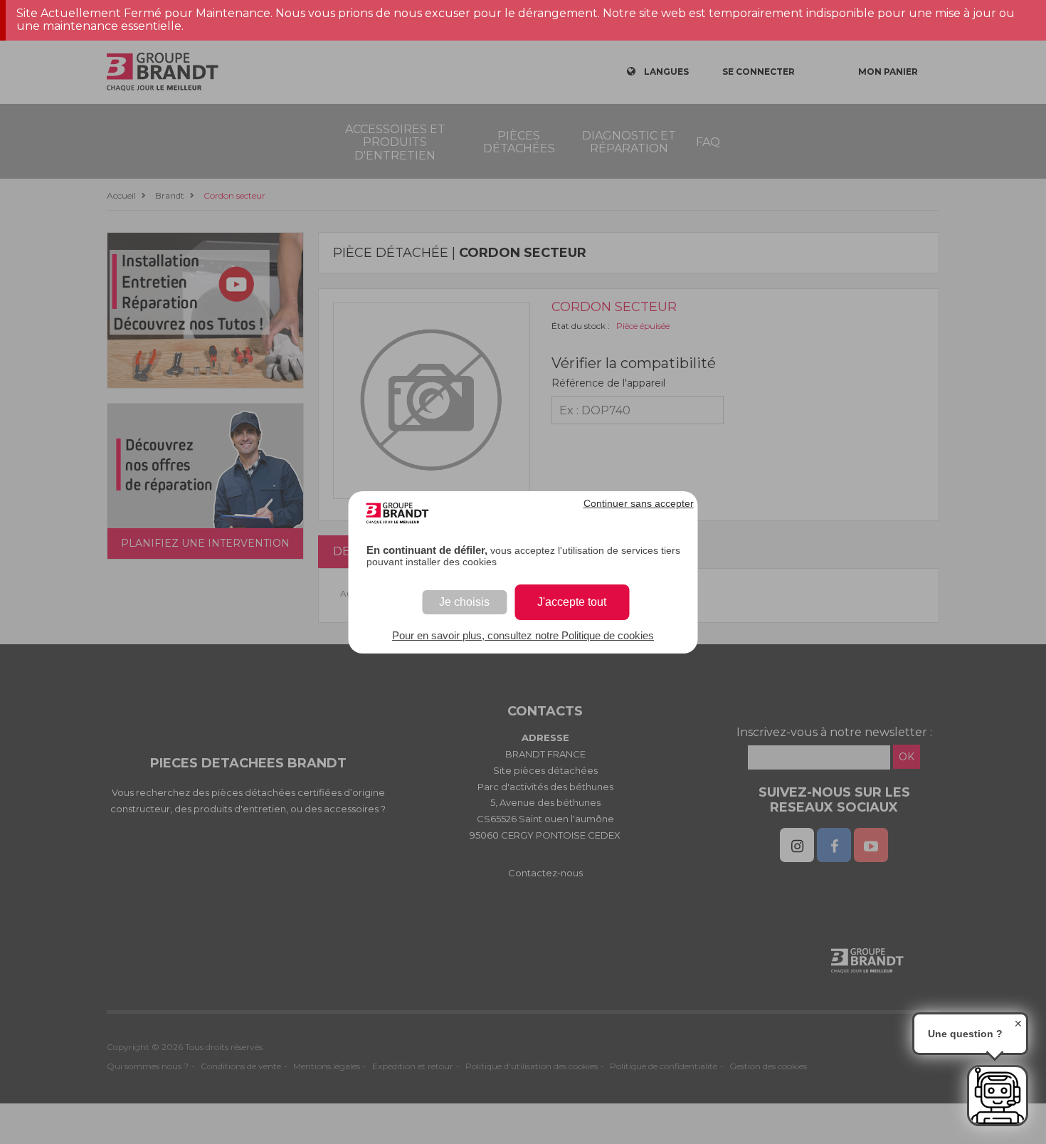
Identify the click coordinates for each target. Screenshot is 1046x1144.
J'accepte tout (571, 602)
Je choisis (464, 602)
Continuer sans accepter (638, 503)
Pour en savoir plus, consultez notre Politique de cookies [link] (523, 635)
